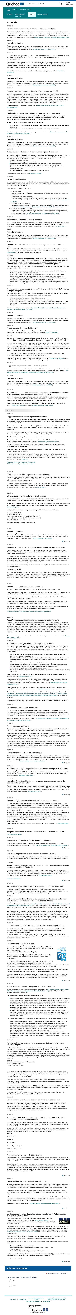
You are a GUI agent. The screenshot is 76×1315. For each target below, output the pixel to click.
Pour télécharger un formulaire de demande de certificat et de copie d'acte (29, 611)
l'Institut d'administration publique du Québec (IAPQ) (22, 1231)
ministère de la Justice (25, 676)
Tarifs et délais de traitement (20, 15)
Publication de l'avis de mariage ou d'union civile (21, 462)
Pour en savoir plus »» (45, 875)
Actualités (31, 14)
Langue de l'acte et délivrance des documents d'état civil (48, 308)
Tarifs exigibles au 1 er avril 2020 (42, 538)
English (68, 2)
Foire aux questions (42, 14)
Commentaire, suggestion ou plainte (36, 1298)
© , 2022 (38, 1312)
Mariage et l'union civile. (26, 775)
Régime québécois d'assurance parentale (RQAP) (44, 1203)
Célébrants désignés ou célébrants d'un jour (32, 761)
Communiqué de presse (14, 834)
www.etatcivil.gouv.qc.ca (57, 358)
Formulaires (9, 14)
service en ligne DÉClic (41, 1220)
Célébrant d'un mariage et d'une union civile (20, 464)
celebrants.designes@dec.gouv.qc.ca (48, 441)
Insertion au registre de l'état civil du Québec (20, 309)
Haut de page (67, 541)
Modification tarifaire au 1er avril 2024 (44, 146)
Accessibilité (46, 1301)
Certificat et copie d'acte (45, 689)
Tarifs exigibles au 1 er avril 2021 (42, 385)
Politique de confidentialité (33, 1301)
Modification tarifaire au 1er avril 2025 (44, 85)
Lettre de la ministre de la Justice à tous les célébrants (51, 845)
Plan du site (13, 1299)
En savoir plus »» (61, 226)
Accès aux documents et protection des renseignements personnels (56, 1298)
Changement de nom (18, 405)
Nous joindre (22, 1299)
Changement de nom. (34, 791)
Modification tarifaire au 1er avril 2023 (44, 238)
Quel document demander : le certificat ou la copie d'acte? (43, 213)
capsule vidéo (11, 252)
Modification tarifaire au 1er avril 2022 (44, 322)
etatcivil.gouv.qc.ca (12, 507)
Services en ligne (24, 9)
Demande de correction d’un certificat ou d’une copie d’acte (51, 37)
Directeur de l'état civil (36, 4)
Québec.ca (25, 459)
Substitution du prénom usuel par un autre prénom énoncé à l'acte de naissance (39, 207)
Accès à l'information (35, 173)
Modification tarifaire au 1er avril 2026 (44, 49)
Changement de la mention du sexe (42, 405)
